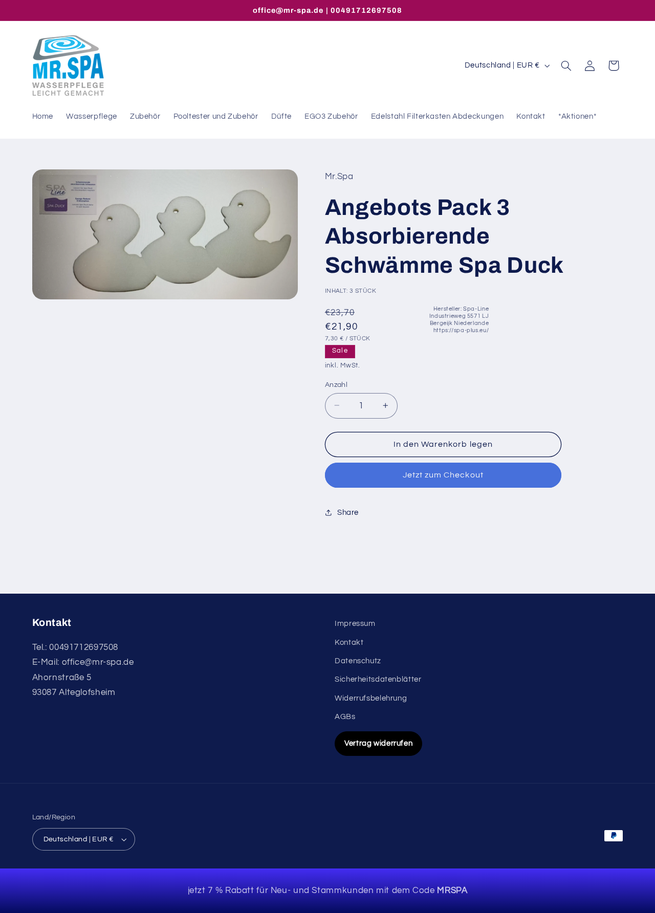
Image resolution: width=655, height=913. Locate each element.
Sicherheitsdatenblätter (378, 679)
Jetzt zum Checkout (443, 475)
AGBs (345, 717)
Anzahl (336, 384)
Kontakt (349, 642)
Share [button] (348, 512)
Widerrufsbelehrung (371, 698)
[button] (566, 65)
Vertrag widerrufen (378, 743)
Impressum (355, 623)
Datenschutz (358, 661)
